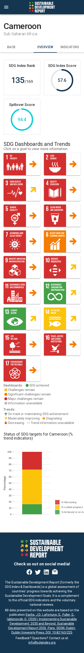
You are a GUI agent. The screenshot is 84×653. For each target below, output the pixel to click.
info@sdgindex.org (42, 642)
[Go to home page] (42, 7)
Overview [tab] (45, 47)
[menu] (6, 7)
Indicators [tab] (69, 47)
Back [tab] (11, 47)
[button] (22, 164)
